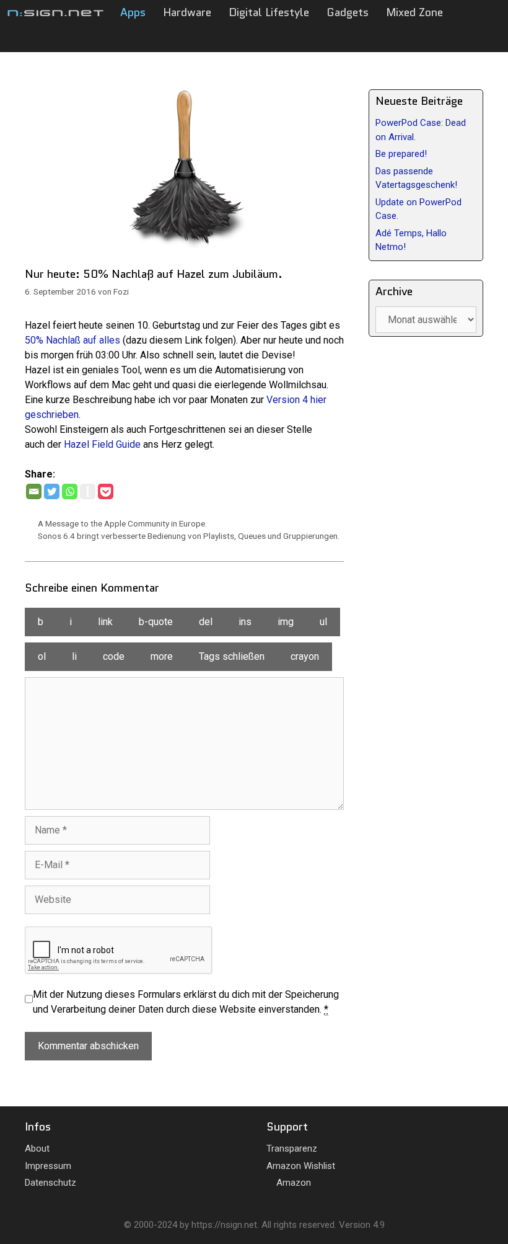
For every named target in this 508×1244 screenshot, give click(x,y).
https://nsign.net (224, 1224)
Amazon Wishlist (300, 1165)
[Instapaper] (87, 491)
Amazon (292, 1182)
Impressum (48, 1165)
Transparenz (291, 1148)
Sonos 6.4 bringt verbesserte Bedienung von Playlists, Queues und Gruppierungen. (188, 536)
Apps (133, 12)
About (37, 1148)
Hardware (187, 12)
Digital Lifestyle (269, 12)
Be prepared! (401, 153)
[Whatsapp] (69, 491)
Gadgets (347, 12)
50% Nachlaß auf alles (72, 340)
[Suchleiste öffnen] (440, 37)
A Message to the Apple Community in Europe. (122, 523)
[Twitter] (51, 491)
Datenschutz (50, 1182)
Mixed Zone (414, 12)
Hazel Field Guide (102, 444)
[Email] (34, 491)
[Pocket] (105, 491)
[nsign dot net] (56, 12)
